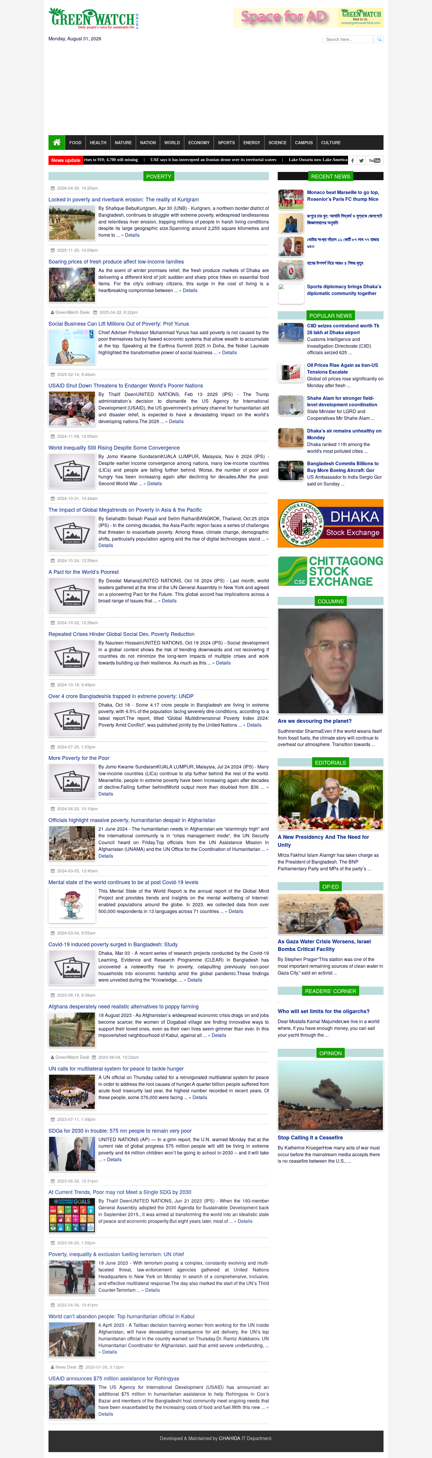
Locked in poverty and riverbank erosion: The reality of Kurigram (123, 199)
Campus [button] (304, 142)
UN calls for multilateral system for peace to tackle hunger (116, 1068)
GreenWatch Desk (72, 1057)
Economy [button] (199, 142)
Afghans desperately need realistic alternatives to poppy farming (123, 1006)
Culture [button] (331, 142)
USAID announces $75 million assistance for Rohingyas (113, 1378)
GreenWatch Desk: (73, 312)
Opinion (330, 1053)
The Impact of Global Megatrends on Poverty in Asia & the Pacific (125, 509)
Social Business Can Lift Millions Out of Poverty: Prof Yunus (118, 323)
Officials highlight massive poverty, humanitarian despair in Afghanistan (131, 820)
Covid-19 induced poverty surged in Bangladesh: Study (113, 944)
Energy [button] (251, 142)
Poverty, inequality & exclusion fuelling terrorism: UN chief (116, 1254)
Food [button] (75, 142)
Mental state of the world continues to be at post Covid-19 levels (123, 882)
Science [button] (278, 142)
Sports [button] (226, 142)
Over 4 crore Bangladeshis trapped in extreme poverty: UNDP (121, 696)
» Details (130, 234)
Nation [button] (148, 142)
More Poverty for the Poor (78, 757)
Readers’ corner (330, 991)
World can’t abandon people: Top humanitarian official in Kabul (121, 1316)
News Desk (66, 1367)
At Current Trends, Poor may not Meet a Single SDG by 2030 (119, 1192)
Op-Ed (330, 886)
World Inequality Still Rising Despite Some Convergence (114, 447)
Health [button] (98, 142)
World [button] (172, 142)
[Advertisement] (216, 91)
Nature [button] (123, 142)
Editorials (330, 762)
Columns (331, 601)
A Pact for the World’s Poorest (83, 571)
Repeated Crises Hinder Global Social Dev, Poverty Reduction (121, 633)
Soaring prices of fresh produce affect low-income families (116, 261)
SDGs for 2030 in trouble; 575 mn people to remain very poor (120, 1130)
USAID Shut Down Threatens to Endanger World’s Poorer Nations (125, 385)
